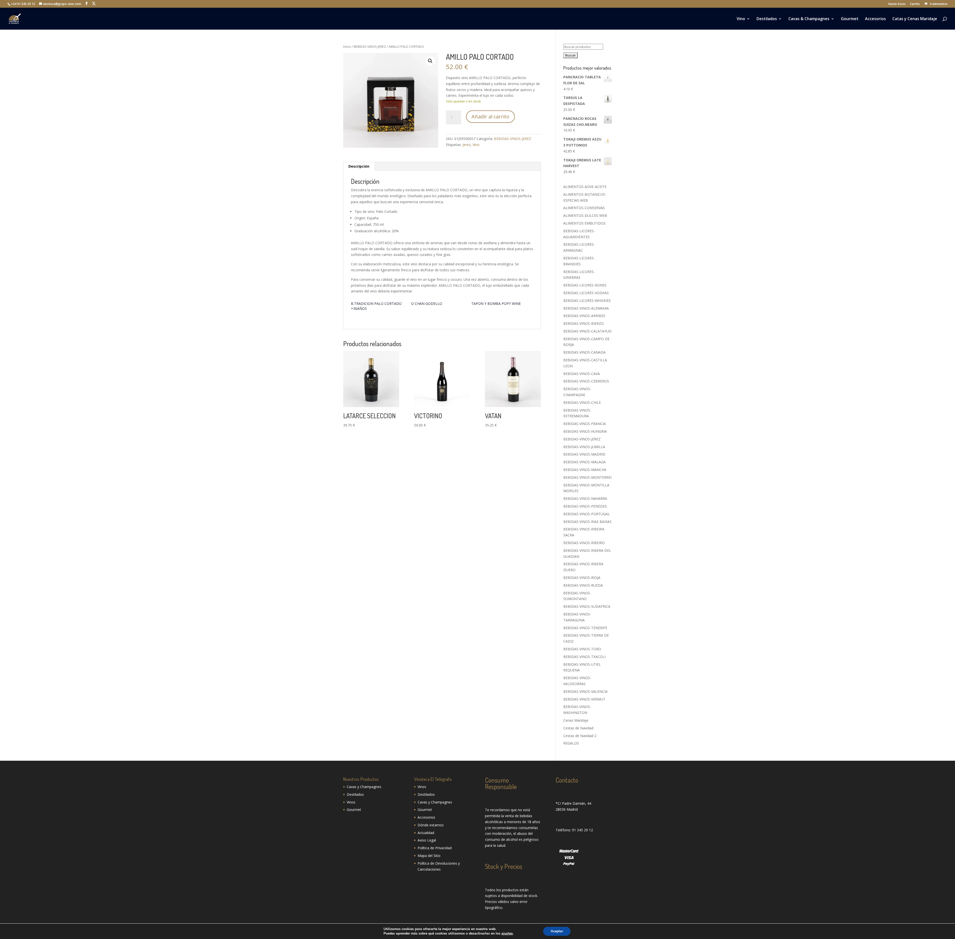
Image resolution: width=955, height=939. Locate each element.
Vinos (351, 802)
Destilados (767, 19)
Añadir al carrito (490, 116)
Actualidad (426, 832)
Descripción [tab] (358, 166)
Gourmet (850, 19)
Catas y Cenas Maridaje (914, 19)
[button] (430, 60)
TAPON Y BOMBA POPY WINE (496, 303)
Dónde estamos (431, 825)
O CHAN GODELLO (426, 303)
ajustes (507, 933)
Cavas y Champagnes (364, 786)
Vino (741, 19)
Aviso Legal (427, 840)
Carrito (915, 4)
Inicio (347, 46)
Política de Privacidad (435, 847)
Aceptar (557, 931)
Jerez (467, 144)
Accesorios (875, 19)
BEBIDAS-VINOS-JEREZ (370, 46)
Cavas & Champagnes (808, 19)
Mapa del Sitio (429, 855)
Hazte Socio (897, 4)
